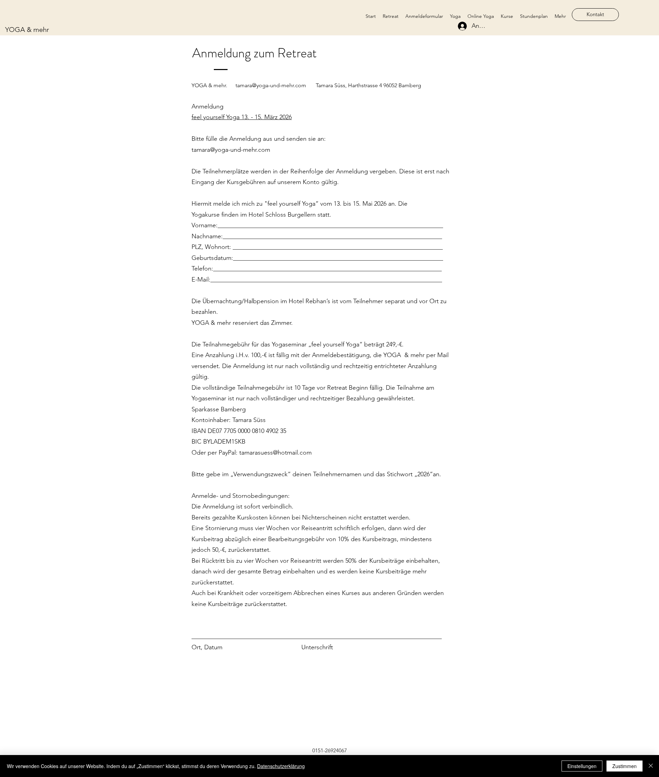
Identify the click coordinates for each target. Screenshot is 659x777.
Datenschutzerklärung (281, 766)
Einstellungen (582, 766)
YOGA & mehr (27, 29)
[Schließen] (651, 766)
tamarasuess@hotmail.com (275, 452)
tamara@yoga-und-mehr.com (270, 85)
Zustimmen (624, 766)
